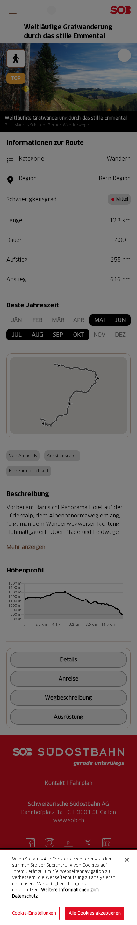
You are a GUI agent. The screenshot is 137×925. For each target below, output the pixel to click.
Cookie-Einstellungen (34, 913)
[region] (68, 887)
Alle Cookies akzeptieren (95, 913)
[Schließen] (127, 860)
